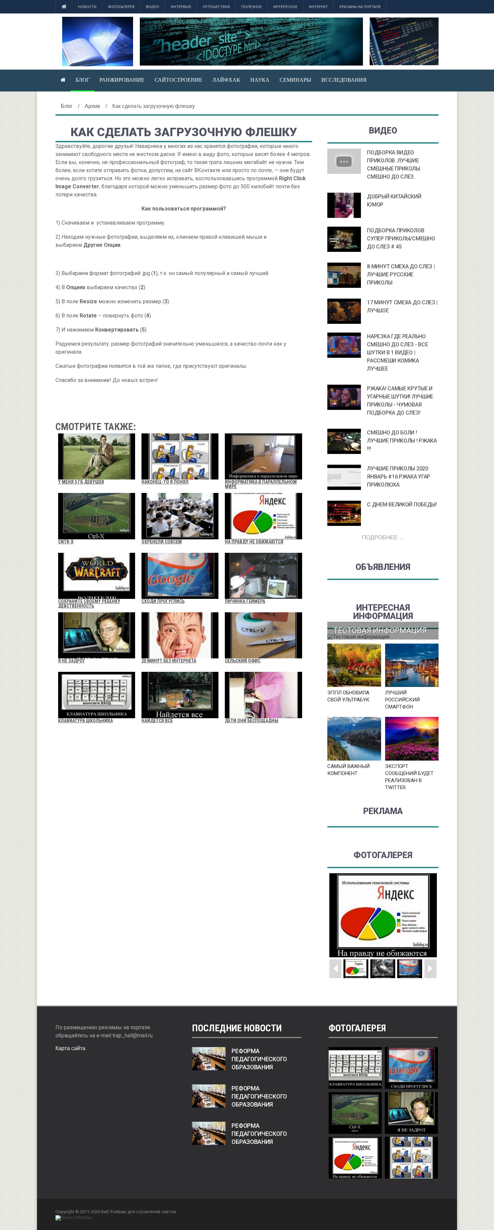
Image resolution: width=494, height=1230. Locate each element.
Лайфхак (226, 80)
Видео (152, 6)
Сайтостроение (178, 80)
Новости (87, 6)
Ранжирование (122, 80)
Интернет (318, 6)
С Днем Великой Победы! (402, 504)
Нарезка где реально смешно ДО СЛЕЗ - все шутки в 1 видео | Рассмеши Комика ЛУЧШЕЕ (397, 352)
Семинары (295, 80)
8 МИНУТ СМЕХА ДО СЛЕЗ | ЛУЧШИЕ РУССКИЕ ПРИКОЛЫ (401, 274)
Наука (260, 80)
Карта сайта (70, 1048)
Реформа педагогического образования (259, 1059)
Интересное (285, 6)
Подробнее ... (383, 537)
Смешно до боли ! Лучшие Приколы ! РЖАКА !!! (402, 440)
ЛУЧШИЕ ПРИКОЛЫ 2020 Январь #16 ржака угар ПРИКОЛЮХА (398, 476)
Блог (82, 80)
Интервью (181, 6)
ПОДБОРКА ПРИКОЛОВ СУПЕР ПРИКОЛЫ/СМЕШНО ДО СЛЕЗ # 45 (401, 238)
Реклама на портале (360, 6)
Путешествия (216, 6)
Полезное (251, 6)
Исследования (344, 80)
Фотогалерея (121, 6)
